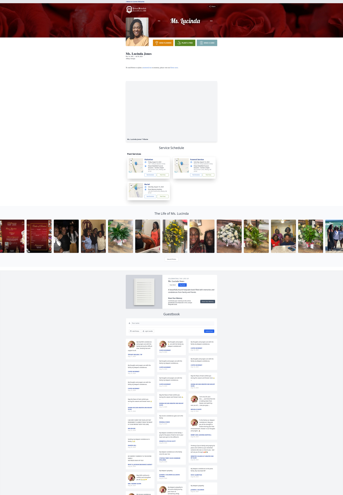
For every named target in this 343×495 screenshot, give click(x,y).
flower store (174, 67)
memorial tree (147, 67)
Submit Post (209, 331)
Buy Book (182, 285)
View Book (173, 285)
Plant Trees (163, 175)
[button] (136, 163)
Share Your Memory (208, 301)
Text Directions (150, 175)
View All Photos (171, 259)
